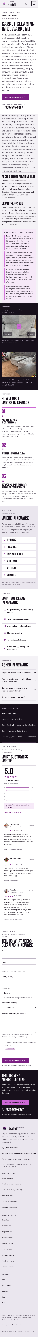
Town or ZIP (6, 988)
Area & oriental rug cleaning (12, 1190)
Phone (4, 962)
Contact (4, 1303)
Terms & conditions (17, 1325)
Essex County (6, 1220)
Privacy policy (6, 1325)
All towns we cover (8, 1267)
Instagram (12, 1331)
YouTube (19, 1331)
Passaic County (7, 1237)
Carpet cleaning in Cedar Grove (14, 731)
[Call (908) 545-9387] (25, 3)
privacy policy (10, 1049)
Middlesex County (8, 1261)
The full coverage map (27, 737)
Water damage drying (9, 1207)
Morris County (7, 1249)
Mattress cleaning (8, 1196)
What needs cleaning (9, 1003)
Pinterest (27, 1331)
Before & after (7, 1285)
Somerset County (8, 1255)
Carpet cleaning (7, 1178)
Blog (3, 1297)
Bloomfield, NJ (8, 725)
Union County (6, 1226)
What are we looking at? (14, 1014)
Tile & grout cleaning (9, 1201)
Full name (5, 951)
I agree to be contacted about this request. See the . (20, 1047)
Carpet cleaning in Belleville (13, 719)
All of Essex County (9, 713)
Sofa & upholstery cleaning (11, 1184)
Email (7, 977)
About (4, 1279)
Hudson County (7, 1243)
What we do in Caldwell (26, 725)
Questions (5, 1291)
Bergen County (7, 1232)
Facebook (5, 1331)
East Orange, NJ (8, 737)
